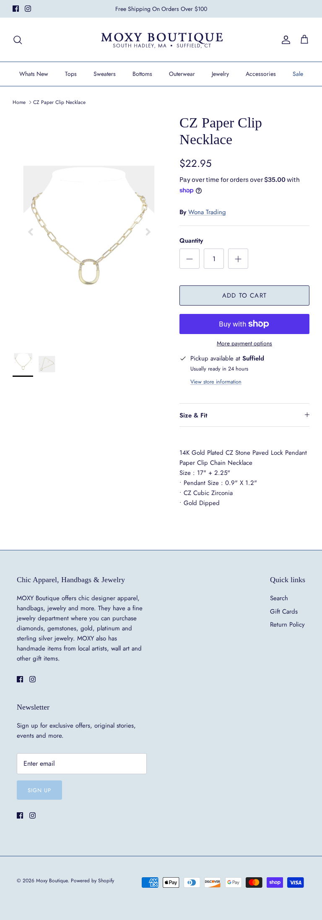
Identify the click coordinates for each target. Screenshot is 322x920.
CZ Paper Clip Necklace (59, 102)
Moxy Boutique (52, 880)
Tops (71, 74)
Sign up (39, 790)
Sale (298, 74)
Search (279, 598)
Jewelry (220, 74)
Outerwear (182, 74)
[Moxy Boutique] (161, 40)
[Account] (284, 40)
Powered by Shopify (92, 880)
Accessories (261, 74)
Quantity (191, 240)
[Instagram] (28, 8)
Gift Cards (284, 611)
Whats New (33, 74)
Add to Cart (244, 295)
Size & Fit (193, 415)
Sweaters (104, 74)
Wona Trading (207, 212)
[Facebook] (16, 8)
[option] (87, 225)
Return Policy (287, 624)
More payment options (244, 343)
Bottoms (142, 74)
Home (19, 102)
